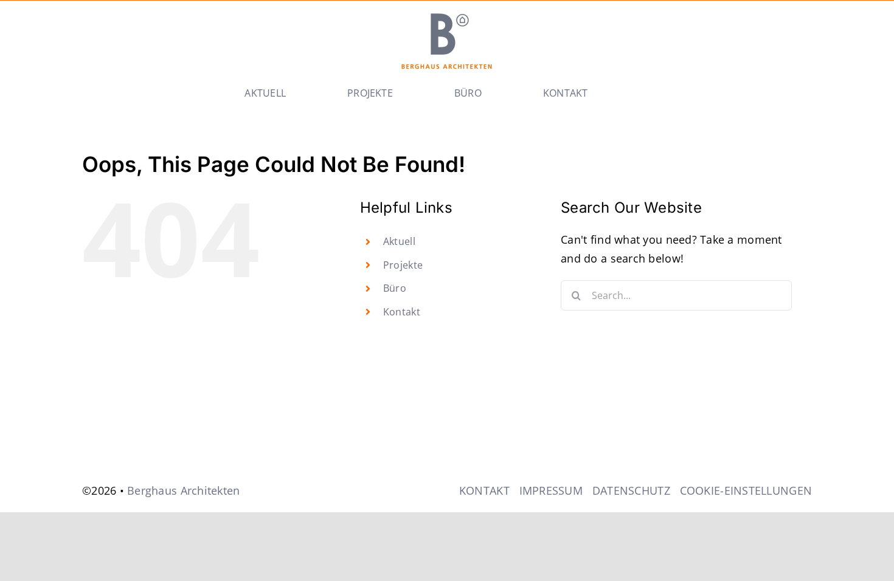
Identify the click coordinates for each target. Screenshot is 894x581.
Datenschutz (631, 490)
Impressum (551, 490)
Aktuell (399, 241)
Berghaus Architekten (183, 490)
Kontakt (401, 311)
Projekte (403, 265)
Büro (394, 288)
